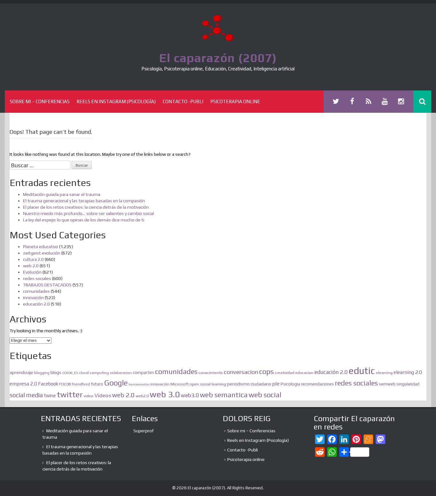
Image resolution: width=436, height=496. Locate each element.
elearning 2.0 (408, 372)
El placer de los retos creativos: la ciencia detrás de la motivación (86, 207)
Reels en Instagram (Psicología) (116, 101)
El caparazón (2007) (218, 58)
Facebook (48, 383)
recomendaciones (317, 384)
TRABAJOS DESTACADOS (47, 284)
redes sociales (37, 278)
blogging (41, 372)
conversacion (241, 371)
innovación (33, 297)
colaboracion (121, 373)
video (89, 395)
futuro (97, 383)
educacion (304, 372)
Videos (102, 395)
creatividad (284, 372)
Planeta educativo (40, 246)
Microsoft (179, 384)
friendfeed (81, 384)
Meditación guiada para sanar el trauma (61, 194)
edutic (362, 370)
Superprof (143, 430)
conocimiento (211, 372)
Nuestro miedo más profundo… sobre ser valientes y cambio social (88, 213)
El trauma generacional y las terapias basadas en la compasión (84, 200)
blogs (55, 372)
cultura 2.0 (33, 259)
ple (276, 383)
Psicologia (290, 384)
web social (265, 395)
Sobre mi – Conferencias (40, 101)
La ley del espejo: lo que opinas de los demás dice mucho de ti (83, 219)
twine (50, 395)
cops (266, 371)
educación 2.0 (36, 303)
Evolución (32, 272)
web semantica (224, 395)
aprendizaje (21, 372)
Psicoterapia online (235, 101)
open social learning (208, 384)
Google (116, 382)
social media (26, 395)
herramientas (139, 384)
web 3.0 (165, 394)
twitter (70, 394)
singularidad (407, 384)
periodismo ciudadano (249, 383)
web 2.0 (31, 265)
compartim (143, 372)
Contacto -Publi (183, 101)
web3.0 (190, 395)
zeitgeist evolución (41, 252)
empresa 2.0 (23, 383)
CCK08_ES (70, 373)
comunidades (36, 291)
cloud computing (94, 372)
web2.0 (142, 395)
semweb (387, 383)
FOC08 (65, 384)
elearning (384, 372)
